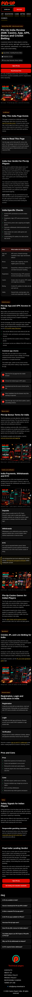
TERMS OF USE (9, 983)
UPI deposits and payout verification (16, 560)
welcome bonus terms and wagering (10, 438)
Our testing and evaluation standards (16, 885)
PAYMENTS (4, 18)
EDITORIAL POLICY (11, 975)
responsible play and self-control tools (12, 835)
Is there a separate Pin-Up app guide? (13, 911)
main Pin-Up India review (8, 123)
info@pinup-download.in (17, 986)
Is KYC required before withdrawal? (12, 947)
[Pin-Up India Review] (8, 3)
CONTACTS (8, 970)
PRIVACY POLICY (10, 978)
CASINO (17, 14)
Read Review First (16, 70)
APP (2, 14)
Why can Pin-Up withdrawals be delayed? (14, 941)
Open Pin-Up (16, 66)
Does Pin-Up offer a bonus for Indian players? (15, 928)
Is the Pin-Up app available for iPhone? (13, 917)
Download (7, 9)
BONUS (29, 14)
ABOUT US (8, 972)
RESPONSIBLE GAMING (12, 980)
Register (19, 9)
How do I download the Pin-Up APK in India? (14, 905)
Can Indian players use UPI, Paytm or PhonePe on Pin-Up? (15, 934)
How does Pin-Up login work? (10, 922)
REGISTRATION (9, 14)
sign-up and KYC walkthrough (19, 742)
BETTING (22, 14)
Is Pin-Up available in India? (10, 900)
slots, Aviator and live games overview (17, 619)
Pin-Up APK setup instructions (13, 328)
